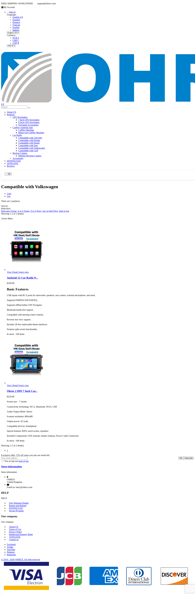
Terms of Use (15, 529)
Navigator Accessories (28, 125)
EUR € (16, 38)
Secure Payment (16, 511)
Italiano (16, 30)
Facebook (11, 544)
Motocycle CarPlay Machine (31, 132)
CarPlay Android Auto (23, 127)
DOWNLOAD (14, 161)
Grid (9, 193)
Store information (11, 466)
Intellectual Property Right (21, 534)
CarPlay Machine (26, 130)
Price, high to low (61, 211)
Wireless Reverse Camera (29, 156)
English (16, 27)
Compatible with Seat (28, 145)
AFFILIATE (12, 163)
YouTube (11, 549)
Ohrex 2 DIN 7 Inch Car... (22, 391)
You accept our (16, 461)
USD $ (16, 43)
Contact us (14, 539)
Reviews (11, 166)
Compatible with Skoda (29, 143)
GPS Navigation (20, 117)
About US (11, 112)
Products (11, 114)
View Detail (12, 272)
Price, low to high (45, 211)
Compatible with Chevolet (30, 138)
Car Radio (17, 135)
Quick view (23, 272)
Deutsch (16, 22)
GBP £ (16, 40)
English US (18, 17)
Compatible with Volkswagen (31, 148)
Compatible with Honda (29, 140)
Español (16, 20)
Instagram (11, 554)
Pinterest (11, 552)
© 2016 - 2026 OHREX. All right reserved (20, 559)
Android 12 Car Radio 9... (22, 277)
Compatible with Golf (28, 150)
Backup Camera (20, 153)
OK (8, 174)
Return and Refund (17, 505)
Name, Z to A (30, 211)
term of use (24, 461)
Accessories (18, 158)
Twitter (10, 547)
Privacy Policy (15, 532)
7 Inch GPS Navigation (28, 120)
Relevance (6, 211)
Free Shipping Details (19, 503)
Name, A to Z (17, 211)
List (8, 196)
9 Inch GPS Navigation (28, 122)
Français (16, 25)
